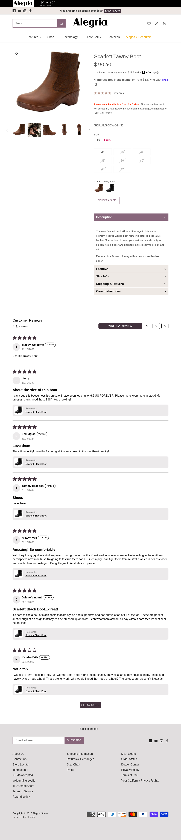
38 (102, 160)
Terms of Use (129, 775)
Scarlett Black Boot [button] (35, 412)
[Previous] (7, 130)
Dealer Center (130, 764)
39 (122, 160)
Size (96, 134)
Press (70, 769)
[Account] (157, 23)
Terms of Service (23, 791)
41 (102, 169)
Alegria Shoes (40, 813)
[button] (103, 93)
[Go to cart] (164, 23)
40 (141, 160)
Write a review (120, 325)
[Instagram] (24, 11)
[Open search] (147, 326)
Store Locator (21, 764)
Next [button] (143, 11)
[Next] (89, 130)
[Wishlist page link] (149, 23)
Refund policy (21, 796)
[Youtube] (19, 11)
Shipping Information (80, 753)
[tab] (131, 217)
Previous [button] (38, 11)
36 (122, 151)
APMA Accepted (23, 775)
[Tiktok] (30, 11)
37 (141, 151)
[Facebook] (14, 11)
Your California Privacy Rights (140, 780)
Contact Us (20, 759)
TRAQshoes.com (23, 785)
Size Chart (73, 764)
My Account (128, 753)
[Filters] (156, 326)
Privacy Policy (130, 769)
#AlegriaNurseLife (24, 780)
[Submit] (61, 23)
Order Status (129, 759)
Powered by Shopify (24, 817)
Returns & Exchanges (80, 759)
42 (122, 169)
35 (102, 151)
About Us (18, 753)
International (20, 769)
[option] (19, 130)
